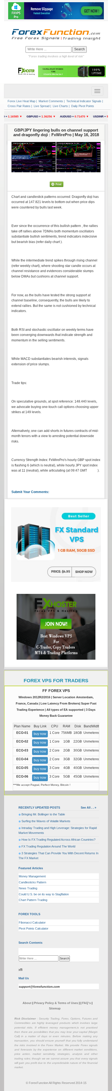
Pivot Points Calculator (33, 928)
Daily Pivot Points (82, 106)
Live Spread (41, 106)
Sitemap (55, 1008)
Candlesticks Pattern (32, 882)
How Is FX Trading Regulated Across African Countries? (58, 839)
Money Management (32, 876)
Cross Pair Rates (18, 106)
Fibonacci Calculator (32, 922)
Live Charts (60, 106)
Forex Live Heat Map (21, 101)
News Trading (28, 888)
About (27, 1003)
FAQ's (86, 1003)
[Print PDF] (56, 184)
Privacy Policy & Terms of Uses (56, 1003)
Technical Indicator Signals (83, 101)
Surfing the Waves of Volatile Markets (45, 821)
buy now (40, 734)
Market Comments (50, 101)
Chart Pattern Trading (33, 900)
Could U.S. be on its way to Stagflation (44, 894)
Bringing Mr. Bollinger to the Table (43, 814)
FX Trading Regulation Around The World (48, 846)
